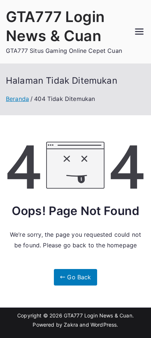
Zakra (71, 324)
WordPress (104, 324)
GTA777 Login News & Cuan (98, 315)
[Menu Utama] (139, 31)
